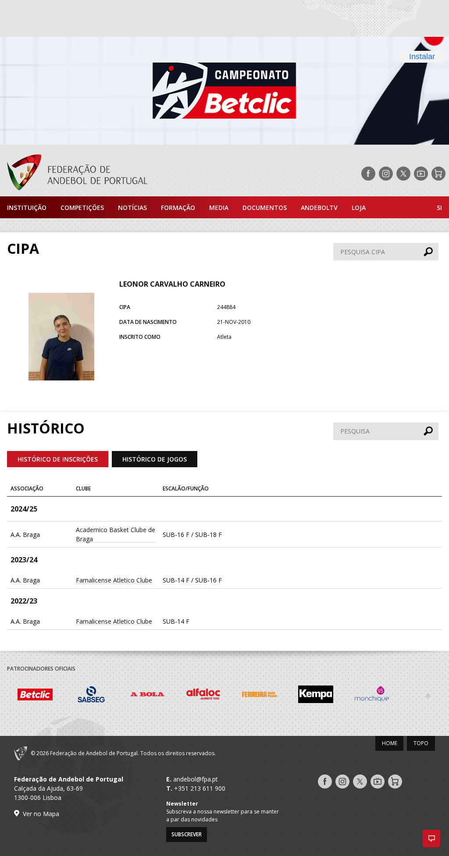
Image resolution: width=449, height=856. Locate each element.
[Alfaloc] (203, 696)
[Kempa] (315, 696)
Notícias (132, 207)
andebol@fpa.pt (195, 779)
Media (218, 207)
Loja (359, 207)
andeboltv (319, 207)
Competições (82, 207)
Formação (178, 207)
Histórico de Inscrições (58, 459)
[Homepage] (73, 173)
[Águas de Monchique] (371, 696)
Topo (420, 743)
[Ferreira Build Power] (259, 696)
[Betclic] (35, 696)
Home (389, 743)
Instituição (26, 207)
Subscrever (186, 834)
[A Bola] (147, 696)
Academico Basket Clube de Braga (115, 534)
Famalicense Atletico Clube (114, 580)
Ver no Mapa (41, 814)
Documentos (264, 207)
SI (439, 207)
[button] (431, 838)
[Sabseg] (91, 696)
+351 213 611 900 (199, 788)
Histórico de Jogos (154, 459)
